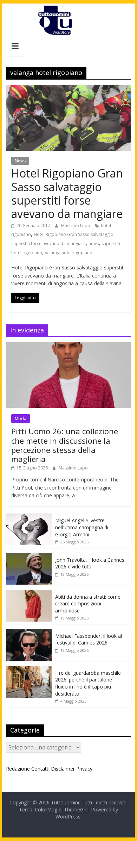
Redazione (18, 768)
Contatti (40, 768)
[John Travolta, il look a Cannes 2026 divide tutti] (29, 556)
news (94, 244)
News (20, 161)
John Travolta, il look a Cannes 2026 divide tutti (89, 563)
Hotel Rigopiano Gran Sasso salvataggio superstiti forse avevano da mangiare (67, 193)
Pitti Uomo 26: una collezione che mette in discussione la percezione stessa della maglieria (64, 445)
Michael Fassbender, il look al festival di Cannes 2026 (88, 639)
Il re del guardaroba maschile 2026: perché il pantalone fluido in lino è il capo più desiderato (88, 683)
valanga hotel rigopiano (68, 253)
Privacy (84, 768)
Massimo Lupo (76, 226)
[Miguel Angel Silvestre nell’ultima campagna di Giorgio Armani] (29, 517)
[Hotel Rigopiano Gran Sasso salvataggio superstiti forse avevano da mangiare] (68, 89)
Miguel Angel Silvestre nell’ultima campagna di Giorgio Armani (81, 527)
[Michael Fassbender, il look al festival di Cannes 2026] (29, 632)
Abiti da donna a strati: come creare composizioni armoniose (87, 603)
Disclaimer (63, 768)
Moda (20, 419)
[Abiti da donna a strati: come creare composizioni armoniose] (29, 593)
